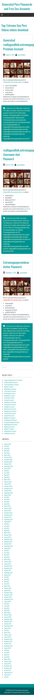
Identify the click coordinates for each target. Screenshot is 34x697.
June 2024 (6, 499)
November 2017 (8, 668)
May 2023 (6, 528)
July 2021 (6, 577)
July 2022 (6, 550)
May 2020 (6, 608)
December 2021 (8, 566)
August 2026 (7, 444)
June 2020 (6, 606)
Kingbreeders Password (10, 389)
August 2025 (7, 468)
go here (27, 99)
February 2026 (8, 457)
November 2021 (8, 568)
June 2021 (6, 579)
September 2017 (8, 673)
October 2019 (7, 624)
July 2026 (6, 446)
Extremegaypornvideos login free (11, 338)
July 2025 (6, 471)
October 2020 (7, 597)
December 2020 (8, 593)
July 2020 (6, 604)
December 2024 (8, 486)
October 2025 (7, 464)
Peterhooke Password (9, 393)
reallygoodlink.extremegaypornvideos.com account (16, 127)
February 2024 (8, 508)
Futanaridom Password (10, 405)
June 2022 (6, 553)
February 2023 (8, 535)
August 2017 (7, 675)
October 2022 (7, 544)
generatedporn (21, 55)
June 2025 (6, 473)
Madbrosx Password (9, 427)
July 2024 (6, 497)
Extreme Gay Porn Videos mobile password (15, 329)
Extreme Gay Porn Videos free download (16, 327)
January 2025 (7, 484)
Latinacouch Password (10, 413)
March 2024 (7, 506)
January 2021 (7, 590)
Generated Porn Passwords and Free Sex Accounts (17, 6)
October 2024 (7, 491)
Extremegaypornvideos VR (13, 124)
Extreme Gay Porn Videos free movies (16, 218)
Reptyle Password (8, 387)
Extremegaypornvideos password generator (14, 120)
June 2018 (6, 652)
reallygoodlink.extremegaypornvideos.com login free (16, 131)
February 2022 (8, 562)
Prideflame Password (9, 433)
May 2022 (6, 555)
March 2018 (7, 659)
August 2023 (7, 522)
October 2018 (7, 644)
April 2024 (7, 504)
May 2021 (6, 582)
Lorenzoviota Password (10, 391)
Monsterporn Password (10, 409)
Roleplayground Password (10, 424)
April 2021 (6, 584)
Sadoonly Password (9, 400)
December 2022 (8, 539)
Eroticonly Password (9, 398)
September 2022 (8, 546)
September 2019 (8, 626)
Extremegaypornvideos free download (18, 115)
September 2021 (8, 573)
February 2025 (8, 482)
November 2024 (8, 488)
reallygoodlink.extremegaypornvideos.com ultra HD (16, 138)
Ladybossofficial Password (11, 382)
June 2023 (6, 526)
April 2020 (7, 610)
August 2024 (7, 495)
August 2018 (7, 648)
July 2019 (6, 630)
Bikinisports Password (9, 418)
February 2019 (7, 635)
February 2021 (7, 588)
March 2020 (7, 613)
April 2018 (6, 657)
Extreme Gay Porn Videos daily (14, 108)
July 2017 (6, 677)
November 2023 (8, 515)
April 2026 (7, 453)
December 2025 (8, 460)
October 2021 (7, 570)
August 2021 (7, 575)
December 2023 (8, 513)
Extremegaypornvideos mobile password (13, 117)
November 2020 (8, 595)
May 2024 (6, 502)
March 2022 (7, 559)
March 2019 (7, 633)
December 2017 (8, 666)
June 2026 (6, 448)
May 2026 (6, 451)
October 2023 (7, 517)
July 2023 (6, 524)
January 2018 (7, 664)
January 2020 (7, 617)
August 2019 (7, 628)
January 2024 (7, 511)
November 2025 (8, 462)
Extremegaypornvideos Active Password (16, 264)
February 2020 (8, 615)
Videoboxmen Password (10, 431)
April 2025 (7, 477)
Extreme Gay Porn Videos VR (16, 335)
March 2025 (7, 480)
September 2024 (8, 493)
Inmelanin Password (9, 416)
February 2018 (7, 661)
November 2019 (8, 621)
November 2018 (8, 641)
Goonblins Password (9, 407)
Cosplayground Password (10, 420)
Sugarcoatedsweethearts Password (13, 380)
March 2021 (7, 586)
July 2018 (6, 650)
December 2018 (8, 639)
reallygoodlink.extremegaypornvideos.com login (15, 129)
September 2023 (8, 519)
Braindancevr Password (10, 402)
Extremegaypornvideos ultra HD (11, 232)
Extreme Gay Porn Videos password (12, 220)
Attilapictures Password (10, 411)
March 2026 (7, 455)
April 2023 (7, 531)
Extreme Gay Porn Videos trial (21, 223)
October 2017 (7, 670)
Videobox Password (9, 429)
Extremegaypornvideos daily (21, 227)
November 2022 (8, 542)
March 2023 (7, 533)
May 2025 (6, 475)
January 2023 (7, 537)
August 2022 (7, 548)
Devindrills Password (9, 396)
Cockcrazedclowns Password (11, 385)
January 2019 (7, 637)
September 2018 (8, 646)
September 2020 (8, 599)
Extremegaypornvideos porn (10, 122)
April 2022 (7, 557)
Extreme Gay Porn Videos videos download (14, 225)
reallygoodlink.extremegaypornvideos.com (13, 82)
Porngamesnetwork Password (11, 422)
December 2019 (8, 619)
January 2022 (7, 564)
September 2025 (8, 466)
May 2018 (6, 655)
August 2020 (7, 602)
